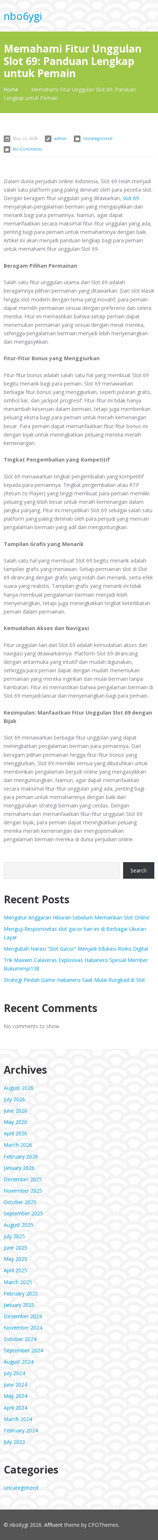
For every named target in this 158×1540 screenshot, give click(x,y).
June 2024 (15, 1384)
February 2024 (21, 1430)
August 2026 (18, 1087)
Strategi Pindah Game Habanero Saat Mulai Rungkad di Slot (74, 979)
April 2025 (15, 1270)
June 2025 (15, 1247)
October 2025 (20, 1202)
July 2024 (14, 1373)
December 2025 (23, 1179)
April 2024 (15, 1407)
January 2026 (19, 1167)
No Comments (27, 149)
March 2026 (18, 1144)
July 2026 (14, 1099)
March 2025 (18, 1282)
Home (11, 89)
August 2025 (18, 1224)
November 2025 (23, 1190)
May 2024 (15, 1395)
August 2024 (18, 1361)
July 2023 (14, 1441)
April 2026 (15, 1133)
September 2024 (23, 1350)
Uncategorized (97, 138)
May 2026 (15, 1121)
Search (138, 870)
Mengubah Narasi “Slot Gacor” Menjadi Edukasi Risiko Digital (76, 948)
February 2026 (21, 1156)
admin (60, 138)
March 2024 (18, 1419)
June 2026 (15, 1110)
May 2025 (15, 1258)
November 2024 (23, 1327)
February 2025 (21, 1293)
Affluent (53, 1524)
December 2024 (23, 1316)
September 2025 (23, 1213)
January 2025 (19, 1304)
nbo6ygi (23, 16)
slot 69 (131, 198)
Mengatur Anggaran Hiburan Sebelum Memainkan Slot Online (77, 917)
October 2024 (20, 1338)
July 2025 (14, 1236)
